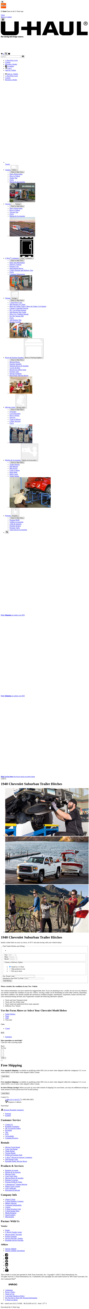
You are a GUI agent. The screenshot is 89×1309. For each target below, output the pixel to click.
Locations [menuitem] (10, 66)
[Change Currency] (3, 778)
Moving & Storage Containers (18, 1157)
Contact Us (9, 1124)
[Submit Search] (23, 56)
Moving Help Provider (13, 1234)
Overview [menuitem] (13, 412)
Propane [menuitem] (8, 516)
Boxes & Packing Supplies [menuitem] (14, 357)
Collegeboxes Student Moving (16, 1184)
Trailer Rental (10, 1151)
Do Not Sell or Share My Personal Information (21, 1298)
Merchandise (9, 1217)
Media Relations (10, 1213)
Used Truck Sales (11, 1176)
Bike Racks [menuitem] (13, 468)
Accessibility (9, 1136)
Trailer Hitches (10, 1014)
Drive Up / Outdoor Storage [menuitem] (19, 314)
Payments (8, 1130)
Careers (7, 1207)
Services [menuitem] (12, 417)
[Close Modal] (2, 1060)
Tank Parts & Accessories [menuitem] (18, 530)
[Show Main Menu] (3, 20)
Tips (6, 1132)
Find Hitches (7, 981)
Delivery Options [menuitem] (15, 264)
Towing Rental (10, 1153)
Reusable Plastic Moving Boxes (16, 1161)
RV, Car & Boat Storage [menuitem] (18, 310)
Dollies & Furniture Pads (13, 1155)
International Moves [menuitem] (16, 268)
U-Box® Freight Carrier (13, 1232)
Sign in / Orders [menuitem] (12, 74)
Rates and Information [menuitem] (17, 263)
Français (8, 1113)
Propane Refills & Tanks (13, 1182)
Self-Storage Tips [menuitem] (15, 320)
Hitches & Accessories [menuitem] (17, 182)
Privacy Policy (10, 1292)
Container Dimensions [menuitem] (17, 274)
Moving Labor (20, 407)
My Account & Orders (13, 1128)
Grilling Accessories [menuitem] (16, 522)
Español (8, 1115)
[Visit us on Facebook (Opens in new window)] (6, 1256)
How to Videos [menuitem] (15, 176)
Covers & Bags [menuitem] (15, 368)
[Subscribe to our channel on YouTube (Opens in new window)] (6, 1271)
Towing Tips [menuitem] (14, 212)
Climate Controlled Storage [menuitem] (19, 308)
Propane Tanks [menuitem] (15, 528)
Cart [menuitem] (9, 68)
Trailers (14, 170)
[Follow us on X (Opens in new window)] (6, 1268)
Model (6, 959)
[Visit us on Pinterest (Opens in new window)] (6, 1262)
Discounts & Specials (12, 1190)
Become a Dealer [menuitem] (11, 64)
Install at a (17, 967)
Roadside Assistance (12, 1126)
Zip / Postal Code (9, 976)
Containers (26, 258)
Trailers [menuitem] (8, 170)
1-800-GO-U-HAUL (13, 1100)
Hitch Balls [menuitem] (13, 472)
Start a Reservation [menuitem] (16, 174)
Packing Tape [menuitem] (14, 372)
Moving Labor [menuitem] (10, 407)
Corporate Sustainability (13, 1205)
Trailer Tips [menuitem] (13, 178)
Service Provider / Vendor (14, 1238)
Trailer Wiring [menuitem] (14, 476)
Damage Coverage (11, 1180)
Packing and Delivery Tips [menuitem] (21, 270)
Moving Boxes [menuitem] (15, 362)
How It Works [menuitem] (14, 415)
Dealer (7, 1230)
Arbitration (9, 1290)
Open (3, 15)
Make (6, 957)
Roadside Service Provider (14, 1240)
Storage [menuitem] (8, 298)
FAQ (7, 1134)
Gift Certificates (10, 1188)
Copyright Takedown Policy (15, 1296)
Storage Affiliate (10, 1249)
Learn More (5, 1076)
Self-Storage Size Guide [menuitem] (18, 312)
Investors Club (13, 1209)
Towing (8, 204)
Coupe (7, 1028)
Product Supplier (11, 1236)
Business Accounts (11, 1170)
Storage (14, 298)
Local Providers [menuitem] (15, 414)
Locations (11, 1300)
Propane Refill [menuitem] (14, 520)
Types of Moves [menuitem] (15, 419)
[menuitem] (49, 208)
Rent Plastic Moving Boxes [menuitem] (19, 375)
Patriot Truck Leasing (12, 1186)
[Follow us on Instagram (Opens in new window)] (6, 1259)
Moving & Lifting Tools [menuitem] (18, 370)
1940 (7, 1018)
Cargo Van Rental (11, 1149)
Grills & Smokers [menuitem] (15, 524)
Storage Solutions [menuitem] (16, 374)
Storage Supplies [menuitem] (15, 322)
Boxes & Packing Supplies (33, 357)
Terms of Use (9, 1294)
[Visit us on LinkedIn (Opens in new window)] (6, 1265)
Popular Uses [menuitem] (14, 266)
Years (7, 1016)
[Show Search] (6, 53)
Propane (15, 516)
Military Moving (10, 1203)
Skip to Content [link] (6, 17)
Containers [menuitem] (12, 258)
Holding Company (14, 1201)
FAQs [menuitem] (12, 180)
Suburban (8, 1037)
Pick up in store (16, 971)
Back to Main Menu (17, 172)
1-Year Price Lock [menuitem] (11, 60)
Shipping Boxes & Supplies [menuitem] (19, 366)
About (10, 1199)
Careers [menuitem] (7, 62)
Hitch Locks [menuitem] (14, 474)
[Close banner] (2, 2)
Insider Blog (12, 1211)
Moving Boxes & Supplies (14, 1178)
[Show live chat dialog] (2, 1053)
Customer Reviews (11, 1138)
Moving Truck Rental (12, 1147)
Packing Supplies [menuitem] (15, 364)
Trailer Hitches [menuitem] (15, 464)
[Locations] (9, 54)
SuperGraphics (10, 1215)
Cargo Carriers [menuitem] (15, 470)
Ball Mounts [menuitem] (14, 466)
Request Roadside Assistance (13, 1110)
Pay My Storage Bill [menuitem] (17, 316)
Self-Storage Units (11, 1159)
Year (6, 955)
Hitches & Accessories (29, 460)
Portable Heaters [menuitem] (15, 526)
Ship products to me (18, 969)
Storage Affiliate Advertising (15, 1251)
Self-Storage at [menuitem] (17, 304)
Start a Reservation (16, 208)
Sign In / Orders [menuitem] (10, 70)
